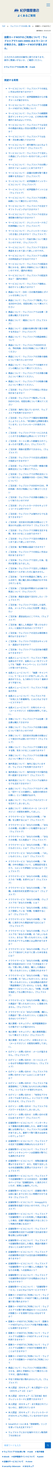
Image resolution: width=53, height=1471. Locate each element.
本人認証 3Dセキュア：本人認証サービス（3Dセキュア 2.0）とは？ (28, 1389)
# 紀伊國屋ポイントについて (23, 1456)
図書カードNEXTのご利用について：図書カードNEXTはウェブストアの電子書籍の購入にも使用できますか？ (28, 1325)
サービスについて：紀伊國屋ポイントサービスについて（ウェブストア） (27, 183)
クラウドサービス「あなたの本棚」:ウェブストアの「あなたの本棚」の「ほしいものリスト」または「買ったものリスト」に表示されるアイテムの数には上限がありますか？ (28, 937)
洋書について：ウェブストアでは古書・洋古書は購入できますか (27, 720)
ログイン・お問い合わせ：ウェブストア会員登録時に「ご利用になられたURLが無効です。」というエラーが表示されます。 (27, 1086)
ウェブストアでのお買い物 (20, 26)
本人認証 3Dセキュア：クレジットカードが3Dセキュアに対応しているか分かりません (28, 1415)
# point (40, 1456)
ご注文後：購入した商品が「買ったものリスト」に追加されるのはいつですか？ (27, 626)
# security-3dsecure (11, 1466)
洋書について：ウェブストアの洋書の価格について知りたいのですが (27, 729)
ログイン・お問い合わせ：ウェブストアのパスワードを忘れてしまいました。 (27, 1108)
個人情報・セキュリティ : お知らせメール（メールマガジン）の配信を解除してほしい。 (27, 1043)
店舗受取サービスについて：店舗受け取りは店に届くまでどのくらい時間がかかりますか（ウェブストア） (27, 1194)
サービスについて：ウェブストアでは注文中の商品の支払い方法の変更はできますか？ (27, 128)
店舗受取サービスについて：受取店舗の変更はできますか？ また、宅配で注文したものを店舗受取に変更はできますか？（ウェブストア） (27, 1165)
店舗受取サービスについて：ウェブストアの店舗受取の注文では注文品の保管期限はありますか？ (27, 1255)
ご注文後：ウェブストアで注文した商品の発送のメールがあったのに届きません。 (27, 570)
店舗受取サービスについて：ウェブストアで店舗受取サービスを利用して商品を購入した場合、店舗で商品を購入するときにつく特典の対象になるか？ (27, 1218)
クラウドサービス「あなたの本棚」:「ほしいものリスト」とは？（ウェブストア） (28, 854)
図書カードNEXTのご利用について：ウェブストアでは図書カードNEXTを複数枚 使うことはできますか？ (28, 1348)
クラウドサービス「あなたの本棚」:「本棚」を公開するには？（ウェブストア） (27, 818)
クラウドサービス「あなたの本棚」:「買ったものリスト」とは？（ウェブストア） (28, 846)
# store (29, 1461)
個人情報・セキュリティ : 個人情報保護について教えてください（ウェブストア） (27, 1033)
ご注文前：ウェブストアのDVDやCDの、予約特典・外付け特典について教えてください (28, 489)
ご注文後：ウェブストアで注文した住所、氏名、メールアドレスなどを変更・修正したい (27, 608)
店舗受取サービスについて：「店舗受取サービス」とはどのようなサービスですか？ (27, 1288)
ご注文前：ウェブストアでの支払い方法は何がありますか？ (27, 391)
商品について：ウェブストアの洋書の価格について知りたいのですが (27, 358)
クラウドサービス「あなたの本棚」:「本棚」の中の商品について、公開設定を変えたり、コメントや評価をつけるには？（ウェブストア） (27, 866)
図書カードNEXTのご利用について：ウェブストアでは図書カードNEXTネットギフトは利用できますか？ (28, 1336)
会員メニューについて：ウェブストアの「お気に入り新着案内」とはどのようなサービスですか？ (27, 699)
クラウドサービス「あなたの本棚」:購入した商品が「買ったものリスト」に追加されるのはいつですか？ (28, 1015)
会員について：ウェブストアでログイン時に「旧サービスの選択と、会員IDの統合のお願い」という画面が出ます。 (27, 792)
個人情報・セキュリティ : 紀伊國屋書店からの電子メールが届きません (27, 1025)
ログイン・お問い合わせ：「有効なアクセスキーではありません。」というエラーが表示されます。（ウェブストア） (28, 1098)
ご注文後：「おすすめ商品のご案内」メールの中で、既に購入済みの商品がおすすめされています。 (27, 580)
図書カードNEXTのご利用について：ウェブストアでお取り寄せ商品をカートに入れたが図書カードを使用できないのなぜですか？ (28, 1311)
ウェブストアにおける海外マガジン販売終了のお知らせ (27, 1434)
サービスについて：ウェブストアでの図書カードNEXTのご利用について (27, 106)
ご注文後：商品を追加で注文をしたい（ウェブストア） (27, 598)
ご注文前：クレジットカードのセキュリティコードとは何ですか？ (27, 507)
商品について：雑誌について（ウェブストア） (27, 322)
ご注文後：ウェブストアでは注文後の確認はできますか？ (27, 651)
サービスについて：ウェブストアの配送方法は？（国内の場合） (27, 277)
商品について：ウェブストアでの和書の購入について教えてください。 (27, 383)
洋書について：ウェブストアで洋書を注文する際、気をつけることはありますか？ (27, 749)
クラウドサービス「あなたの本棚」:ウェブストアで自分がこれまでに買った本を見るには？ (28, 952)
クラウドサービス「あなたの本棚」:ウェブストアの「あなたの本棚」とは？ (28, 901)
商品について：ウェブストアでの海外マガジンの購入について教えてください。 (27, 366)
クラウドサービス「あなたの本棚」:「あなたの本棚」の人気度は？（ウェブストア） (28, 838)
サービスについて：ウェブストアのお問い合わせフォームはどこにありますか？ (27, 166)
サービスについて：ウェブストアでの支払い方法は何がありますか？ (27, 90)
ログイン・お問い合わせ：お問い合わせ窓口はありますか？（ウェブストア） (27, 1116)
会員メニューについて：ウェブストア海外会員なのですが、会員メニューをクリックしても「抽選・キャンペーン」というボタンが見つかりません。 (27, 662)
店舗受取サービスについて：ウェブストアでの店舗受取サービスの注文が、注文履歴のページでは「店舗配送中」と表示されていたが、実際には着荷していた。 (27, 1180)
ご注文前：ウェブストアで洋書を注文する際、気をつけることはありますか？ (27, 532)
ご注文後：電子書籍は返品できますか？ (26, 546)
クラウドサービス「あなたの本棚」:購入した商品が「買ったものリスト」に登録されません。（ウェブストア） (28, 1003)
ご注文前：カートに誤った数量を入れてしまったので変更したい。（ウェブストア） (27, 442)
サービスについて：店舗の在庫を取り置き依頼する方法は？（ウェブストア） (27, 174)
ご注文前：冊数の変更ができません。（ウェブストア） (28, 451)
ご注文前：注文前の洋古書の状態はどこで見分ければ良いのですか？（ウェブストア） (28, 523)
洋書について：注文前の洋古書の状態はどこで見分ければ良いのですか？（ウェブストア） (27, 739)
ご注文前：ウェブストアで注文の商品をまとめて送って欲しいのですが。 (27, 540)
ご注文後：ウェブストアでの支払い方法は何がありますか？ (27, 553)
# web (32, 67)
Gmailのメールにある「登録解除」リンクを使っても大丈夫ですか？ (27, 1425)
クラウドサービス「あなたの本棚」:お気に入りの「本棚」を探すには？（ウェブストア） (28, 879)
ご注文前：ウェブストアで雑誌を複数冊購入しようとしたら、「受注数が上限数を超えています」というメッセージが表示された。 (28, 422)
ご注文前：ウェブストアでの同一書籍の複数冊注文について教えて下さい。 (27, 467)
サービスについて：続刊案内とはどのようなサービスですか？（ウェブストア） (27, 146)
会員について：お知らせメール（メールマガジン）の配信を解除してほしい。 (27, 810)
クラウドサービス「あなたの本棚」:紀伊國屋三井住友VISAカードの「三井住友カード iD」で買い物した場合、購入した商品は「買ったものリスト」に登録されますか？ (28, 965)
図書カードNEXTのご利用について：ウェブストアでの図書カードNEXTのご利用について (28, 1359)
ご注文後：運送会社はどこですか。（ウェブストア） (28, 618)
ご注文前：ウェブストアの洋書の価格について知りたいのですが (27, 499)
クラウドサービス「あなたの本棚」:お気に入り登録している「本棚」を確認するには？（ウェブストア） (28, 911)
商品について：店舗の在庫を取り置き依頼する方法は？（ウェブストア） (27, 330)
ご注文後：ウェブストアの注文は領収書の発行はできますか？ (27, 634)
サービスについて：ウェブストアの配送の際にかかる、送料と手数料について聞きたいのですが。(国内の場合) (27, 267)
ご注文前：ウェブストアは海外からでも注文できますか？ (27, 515)
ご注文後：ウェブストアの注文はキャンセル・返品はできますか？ (27, 643)
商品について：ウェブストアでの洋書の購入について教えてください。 (27, 374)
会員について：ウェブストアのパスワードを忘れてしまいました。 (27, 801)
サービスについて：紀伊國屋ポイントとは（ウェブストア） (27, 191)
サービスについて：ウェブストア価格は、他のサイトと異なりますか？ (27, 285)
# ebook (5, 1456)
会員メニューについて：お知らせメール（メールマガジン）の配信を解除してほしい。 (27, 711)
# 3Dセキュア (28, 1466)
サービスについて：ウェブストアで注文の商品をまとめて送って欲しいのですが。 (27, 249)
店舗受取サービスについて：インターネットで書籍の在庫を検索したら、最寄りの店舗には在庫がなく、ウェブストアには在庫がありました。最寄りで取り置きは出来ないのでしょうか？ (27, 1129)
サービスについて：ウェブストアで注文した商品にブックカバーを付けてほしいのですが (27, 156)
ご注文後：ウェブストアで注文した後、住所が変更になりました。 (27, 561)
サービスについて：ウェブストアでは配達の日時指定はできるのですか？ (27, 257)
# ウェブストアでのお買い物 (15, 67)
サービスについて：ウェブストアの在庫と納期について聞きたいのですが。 (27, 199)
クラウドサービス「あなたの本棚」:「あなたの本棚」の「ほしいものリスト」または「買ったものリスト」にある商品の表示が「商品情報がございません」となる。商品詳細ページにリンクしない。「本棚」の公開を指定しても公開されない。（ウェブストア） (28, 985)
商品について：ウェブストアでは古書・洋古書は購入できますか (27, 313)
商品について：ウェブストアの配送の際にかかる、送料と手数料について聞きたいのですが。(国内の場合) (27, 1371)
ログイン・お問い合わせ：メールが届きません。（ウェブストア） (27, 1053)
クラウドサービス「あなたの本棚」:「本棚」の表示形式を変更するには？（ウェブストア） (27, 891)
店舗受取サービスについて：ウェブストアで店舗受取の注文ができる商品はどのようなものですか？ (27, 1278)
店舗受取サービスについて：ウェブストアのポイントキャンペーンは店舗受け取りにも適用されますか (27, 1152)
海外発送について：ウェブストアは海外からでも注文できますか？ (27, 782)
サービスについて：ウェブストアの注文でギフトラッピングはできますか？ (27, 207)
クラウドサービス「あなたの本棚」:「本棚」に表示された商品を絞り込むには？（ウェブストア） (27, 922)
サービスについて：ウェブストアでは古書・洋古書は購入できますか (26, 138)
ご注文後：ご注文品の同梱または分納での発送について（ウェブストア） (27, 590)
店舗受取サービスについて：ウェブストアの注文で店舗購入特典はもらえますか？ (27, 1142)
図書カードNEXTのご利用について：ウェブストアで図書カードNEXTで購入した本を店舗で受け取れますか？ (28, 1298)
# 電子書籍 (39, 1451)
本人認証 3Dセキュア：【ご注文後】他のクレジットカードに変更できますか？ (27, 1397)
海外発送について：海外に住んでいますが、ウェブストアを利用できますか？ (26, 765)
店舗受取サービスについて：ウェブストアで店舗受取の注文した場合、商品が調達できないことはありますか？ (27, 1243)
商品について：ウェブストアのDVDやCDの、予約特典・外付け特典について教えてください (27, 348)
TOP (3, 26)
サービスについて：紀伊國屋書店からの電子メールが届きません (27, 98)
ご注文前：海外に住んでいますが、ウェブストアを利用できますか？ (27, 411)
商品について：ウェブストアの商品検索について (27, 338)
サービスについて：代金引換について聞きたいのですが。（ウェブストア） (27, 240)
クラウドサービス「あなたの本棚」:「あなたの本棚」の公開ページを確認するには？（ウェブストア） (28, 828)
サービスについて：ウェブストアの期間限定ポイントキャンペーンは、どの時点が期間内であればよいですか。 (27, 116)
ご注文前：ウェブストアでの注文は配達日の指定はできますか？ (27, 459)
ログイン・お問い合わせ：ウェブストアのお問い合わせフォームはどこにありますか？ (27, 1075)
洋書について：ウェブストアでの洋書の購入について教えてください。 (27, 757)
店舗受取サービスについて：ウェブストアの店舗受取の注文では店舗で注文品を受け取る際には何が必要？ (27, 1232)
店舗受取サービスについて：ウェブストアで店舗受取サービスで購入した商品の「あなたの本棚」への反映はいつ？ (27, 1267)
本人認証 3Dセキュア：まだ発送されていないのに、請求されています (28, 1405)
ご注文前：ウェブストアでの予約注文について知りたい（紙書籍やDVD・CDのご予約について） (28, 477)
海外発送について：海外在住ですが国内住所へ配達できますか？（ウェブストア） (27, 773)
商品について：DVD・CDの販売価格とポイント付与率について (28, 293)
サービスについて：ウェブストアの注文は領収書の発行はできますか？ (27, 216)
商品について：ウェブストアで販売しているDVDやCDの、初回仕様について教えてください (28, 303)
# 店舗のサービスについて (12, 1461)
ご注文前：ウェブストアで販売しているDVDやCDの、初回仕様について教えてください (28, 401)
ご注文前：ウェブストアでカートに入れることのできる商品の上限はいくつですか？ (27, 434)
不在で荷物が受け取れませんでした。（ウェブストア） (28, 1381)
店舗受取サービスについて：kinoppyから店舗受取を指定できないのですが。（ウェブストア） (28, 1205)
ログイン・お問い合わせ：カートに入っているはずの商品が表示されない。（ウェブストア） (28, 1063)
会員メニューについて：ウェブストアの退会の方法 (27, 689)
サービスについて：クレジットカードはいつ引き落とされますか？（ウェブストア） (27, 232)
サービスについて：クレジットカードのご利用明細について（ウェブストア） (27, 224)
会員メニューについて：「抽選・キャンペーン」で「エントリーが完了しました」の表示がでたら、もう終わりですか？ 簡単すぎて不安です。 (28, 677)
